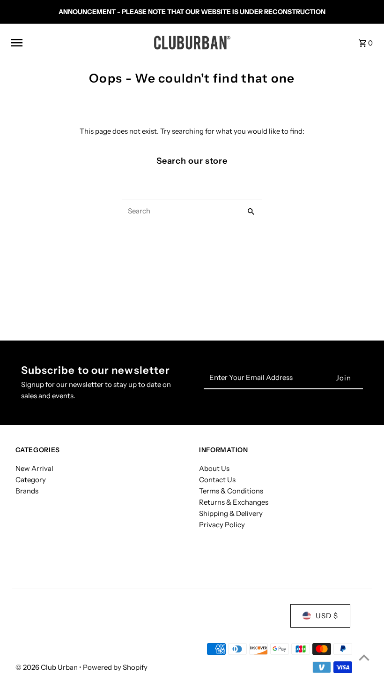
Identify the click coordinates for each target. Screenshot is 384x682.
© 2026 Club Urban (47, 667)
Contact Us (217, 479)
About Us (214, 468)
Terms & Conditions (231, 490)
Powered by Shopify (115, 667)
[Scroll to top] (364, 657)
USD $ (327, 615)
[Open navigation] (79, 42)
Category (30, 479)
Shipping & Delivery (231, 513)
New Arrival (34, 468)
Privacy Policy (222, 524)
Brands (26, 490)
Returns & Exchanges (233, 502)
